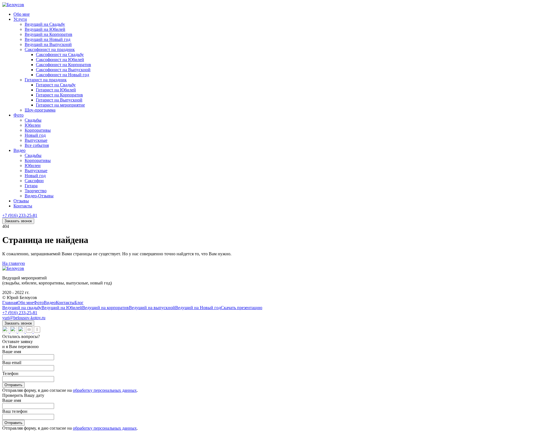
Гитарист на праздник (46, 79)
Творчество (36, 190)
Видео (19, 150)
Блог (79, 302)
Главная (9, 302)
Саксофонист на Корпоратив (63, 64)
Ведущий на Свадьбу (45, 24)
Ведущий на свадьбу (21, 307)
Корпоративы (38, 130)
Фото (18, 115)
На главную (13, 263)
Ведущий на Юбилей (45, 29)
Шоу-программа (40, 110)
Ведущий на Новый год (47, 39)
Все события (37, 145)
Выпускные (36, 140)
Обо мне (21, 14)
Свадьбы (33, 120)
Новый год (35, 135)
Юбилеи (33, 125)
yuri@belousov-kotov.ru (23, 317)
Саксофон (34, 180)
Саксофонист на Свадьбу (60, 54)
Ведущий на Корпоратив (48, 34)
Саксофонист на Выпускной (63, 69)
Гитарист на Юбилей (56, 89)
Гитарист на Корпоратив (59, 94)
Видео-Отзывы (39, 195)
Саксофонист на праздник (50, 49)
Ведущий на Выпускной (48, 44)
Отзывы (21, 200)
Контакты (22, 205)
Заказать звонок (18, 221)
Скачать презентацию (241, 307)
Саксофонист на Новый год (62, 74)
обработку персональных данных (105, 390)
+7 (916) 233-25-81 (19, 215)
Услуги (20, 19)
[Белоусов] (13, 4)
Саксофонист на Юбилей (60, 59)
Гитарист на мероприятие (60, 105)
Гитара (31, 185)
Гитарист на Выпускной (59, 100)
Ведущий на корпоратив (105, 307)
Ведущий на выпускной (152, 307)
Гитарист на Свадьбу (56, 84)
